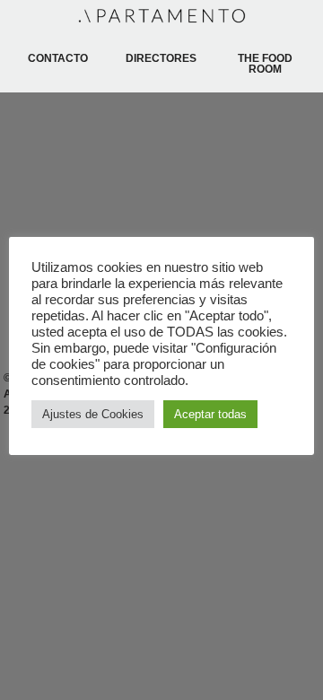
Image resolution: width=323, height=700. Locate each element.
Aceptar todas (210, 414)
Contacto (58, 58)
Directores (161, 58)
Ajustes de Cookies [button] (93, 414)
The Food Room (265, 63)
